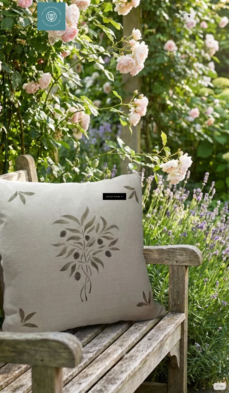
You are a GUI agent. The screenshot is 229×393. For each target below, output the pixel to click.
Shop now (113, 196)
